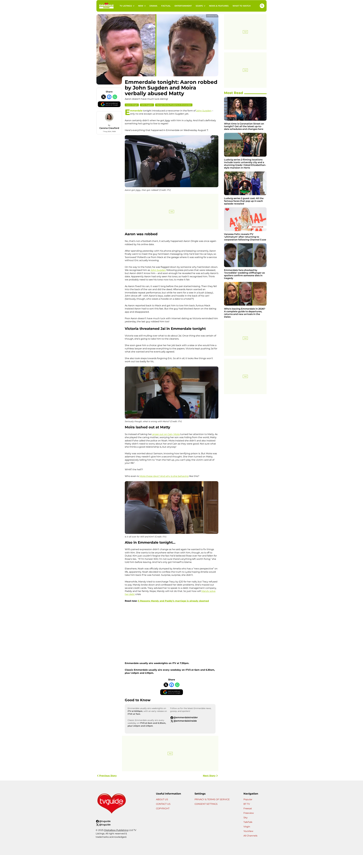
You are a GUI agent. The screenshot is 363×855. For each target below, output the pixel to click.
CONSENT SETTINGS (206, 804)
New (140, 6)
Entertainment (183, 6)
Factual (166, 6)
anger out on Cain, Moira (166, 434)
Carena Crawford (109, 128)
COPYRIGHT (162, 808)
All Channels (250, 835)
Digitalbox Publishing (116, 830)
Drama (153, 6)
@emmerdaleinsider (186, 717)
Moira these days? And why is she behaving (164, 476)
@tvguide (105, 821)
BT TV (246, 804)
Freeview (248, 813)
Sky (245, 817)
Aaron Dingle (131, 105)
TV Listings (126, 6)
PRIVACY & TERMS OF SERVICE (212, 799)
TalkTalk (247, 822)
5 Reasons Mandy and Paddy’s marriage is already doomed (173, 601)
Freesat (247, 808)
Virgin (246, 826)
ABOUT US (162, 799)
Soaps (199, 6)
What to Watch (242, 6)
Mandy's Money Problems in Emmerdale (174, 105)
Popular (247, 799)
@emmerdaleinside (185, 720)
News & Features (219, 6)
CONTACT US (163, 804)
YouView (248, 831)
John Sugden (147, 105)
